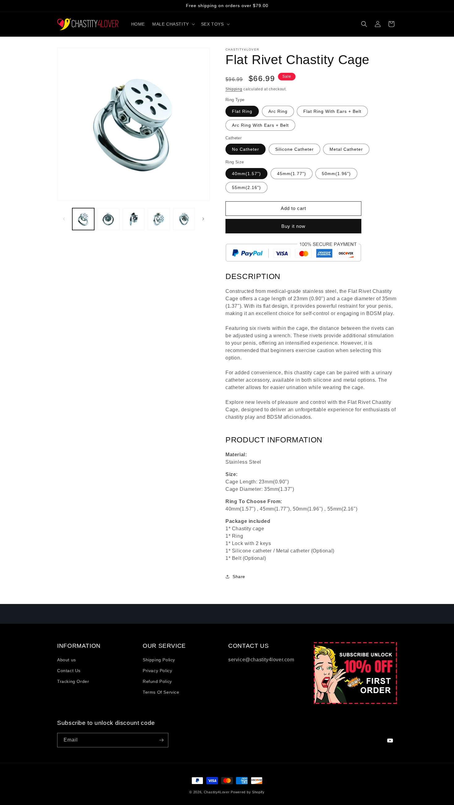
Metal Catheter (346, 149)
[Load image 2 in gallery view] (108, 219)
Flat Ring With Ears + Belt (332, 111)
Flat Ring (242, 111)
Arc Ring (278, 111)
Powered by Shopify (248, 792)
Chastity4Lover (217, 792)
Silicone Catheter (294, 149)
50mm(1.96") (336, 173)
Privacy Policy (157, 670)
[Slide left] (64, 219)
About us (66, 659)
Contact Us (69, 670)
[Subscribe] (161, 740)
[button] (173, 24)
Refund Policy (157, 681)
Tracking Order (73, 681)
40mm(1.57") (246, 173)
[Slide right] (203, 219)
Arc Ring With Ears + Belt (260, 125)
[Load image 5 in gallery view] (184, 219)
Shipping (233, 89)
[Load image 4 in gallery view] (159, 219)
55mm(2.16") (246, 187)
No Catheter (245, 149)
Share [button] (239, 576)
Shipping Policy (159, 659)
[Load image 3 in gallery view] (134, 219)
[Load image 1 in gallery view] (83, 219)
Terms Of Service (161, 692)
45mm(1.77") (291, 173)
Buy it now (293, 226)
